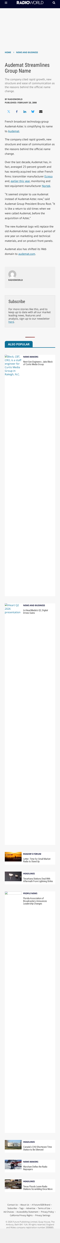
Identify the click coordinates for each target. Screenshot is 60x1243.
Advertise (30, 1208)
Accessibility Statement (27, 1211)
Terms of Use (44, 1208)
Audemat (13, 131)
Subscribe (12, 1208)
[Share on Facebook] (17, 112)
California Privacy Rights (21, 1215)
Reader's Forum (32, 854)
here (11, 322)
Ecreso (48, 176)
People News (30, 893)
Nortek (46, 186)
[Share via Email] (41, 112)
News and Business (27, 52)
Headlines (29, 874)
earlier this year (20, 181)
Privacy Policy (47, 1211)
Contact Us (12, 1204)
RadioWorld (15, 99)
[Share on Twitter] (9, 112)
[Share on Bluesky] (33, 112)
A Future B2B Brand (41, 1204)
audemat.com (26, 254)
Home (8, 52)
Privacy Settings (42, 1215)
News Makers (30, 357)
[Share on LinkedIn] (25, 112)
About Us (24, 1204)
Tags (21, 1208)
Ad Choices (9, 1211)
